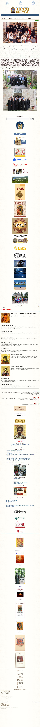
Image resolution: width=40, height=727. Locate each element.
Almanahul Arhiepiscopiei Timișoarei (20, 482)
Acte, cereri (8, 504)
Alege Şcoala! (9, 453)
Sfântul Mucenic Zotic (6, 331)
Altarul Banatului (17, 478)
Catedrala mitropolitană (5, 704)
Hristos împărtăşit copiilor (11, 455)
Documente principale (10, 501)
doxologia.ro (36, 403)
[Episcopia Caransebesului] (33, 3)
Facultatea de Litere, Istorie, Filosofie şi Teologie (20, 444)
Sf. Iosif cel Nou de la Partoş (6, 705)
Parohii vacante (36, 113)
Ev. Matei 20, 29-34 (36, 400)
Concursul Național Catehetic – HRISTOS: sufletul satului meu (18, 459)
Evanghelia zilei (36, 397)
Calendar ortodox (6, 310)
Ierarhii (2, 703)
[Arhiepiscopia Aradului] (20, 3)
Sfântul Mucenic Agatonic (17, 366)
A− (35, 20)
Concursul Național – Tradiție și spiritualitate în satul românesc (18, 458)
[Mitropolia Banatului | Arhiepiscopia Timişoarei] (20, 9)
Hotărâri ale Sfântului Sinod (11, 500)
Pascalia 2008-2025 (10, 506)
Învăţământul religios (15, 445)
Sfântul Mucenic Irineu (6, 384)
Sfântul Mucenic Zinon (6, 348)
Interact (4, 708)
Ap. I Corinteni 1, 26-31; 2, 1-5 (34, 394)
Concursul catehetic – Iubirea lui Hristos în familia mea (17, 460)
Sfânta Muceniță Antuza (16, 354)
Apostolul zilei (36, 391)
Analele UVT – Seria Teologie (17, 447)
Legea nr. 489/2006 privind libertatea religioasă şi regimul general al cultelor (20, 505)
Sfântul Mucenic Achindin (7, 337)
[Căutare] (38, 15)
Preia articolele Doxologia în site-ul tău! (30, 404)
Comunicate (8, 502)
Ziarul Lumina (16, 481)
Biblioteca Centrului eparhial (19, 483)
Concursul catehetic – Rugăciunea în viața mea (15, 462)
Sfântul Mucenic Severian (7, 325)
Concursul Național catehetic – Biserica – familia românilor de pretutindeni (20, 454)
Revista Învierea (17, 479)
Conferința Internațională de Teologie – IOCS (15, 450)
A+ (38, 20)
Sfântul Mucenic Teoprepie (7, 343)
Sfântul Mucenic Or (5, 378)
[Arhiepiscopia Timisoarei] (7, 3)
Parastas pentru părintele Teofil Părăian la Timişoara (8, 113)
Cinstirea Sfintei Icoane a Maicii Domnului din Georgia (23, 313)
